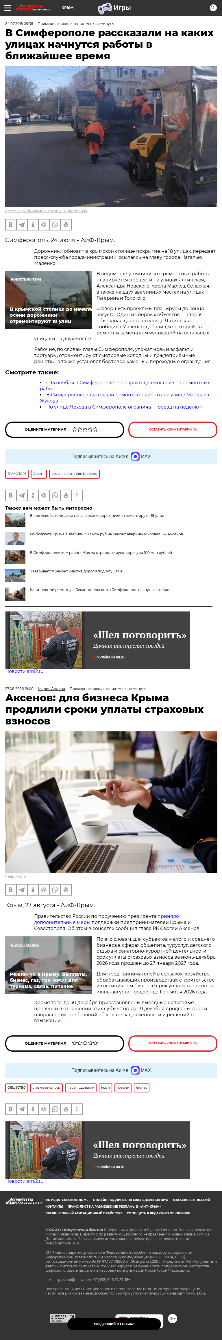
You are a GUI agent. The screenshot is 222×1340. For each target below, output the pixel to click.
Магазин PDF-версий (191, 1200)
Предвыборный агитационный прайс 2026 (83, 1213)
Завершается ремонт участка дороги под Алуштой (76, 571)
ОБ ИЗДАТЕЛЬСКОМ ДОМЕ (66, 1200)
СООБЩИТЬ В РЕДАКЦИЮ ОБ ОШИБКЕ (158, 1213)
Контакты (54, 1207)
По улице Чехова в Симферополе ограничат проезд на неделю (122, 407)
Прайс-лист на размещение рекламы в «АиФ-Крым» (114, 1207)
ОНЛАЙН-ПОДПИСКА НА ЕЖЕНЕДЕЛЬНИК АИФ (130, 1200)
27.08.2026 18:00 (19, 689)
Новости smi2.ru (24, 671)
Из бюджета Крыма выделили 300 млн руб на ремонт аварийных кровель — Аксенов (106, 534)
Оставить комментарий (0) (173, 429)
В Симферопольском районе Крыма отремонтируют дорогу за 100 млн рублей (101, 552)
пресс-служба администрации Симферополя (46, 211)
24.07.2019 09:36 (19, 23)
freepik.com (15, 876)
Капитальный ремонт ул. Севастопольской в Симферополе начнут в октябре (99, 589)
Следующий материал (114, 1324)
